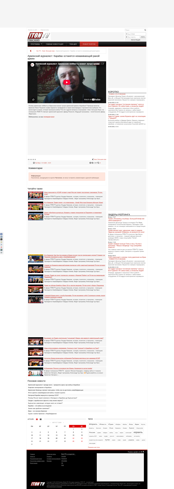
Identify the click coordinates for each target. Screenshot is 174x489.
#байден (118, 424)
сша (119, 440)
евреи (121, 432)
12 (48, 435)
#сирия (105, 428)
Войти (143, 37)
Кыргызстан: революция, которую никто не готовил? (45, 403)
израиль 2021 (93, 436)
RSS (38, 40)
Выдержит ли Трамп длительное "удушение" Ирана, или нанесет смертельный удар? (73, 338)
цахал (143, 440)
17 (32, 438)
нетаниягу (137, 436)
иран (100, 436)
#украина (118, 428)
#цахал (131, 428)
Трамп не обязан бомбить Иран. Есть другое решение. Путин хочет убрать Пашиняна (74, 285)
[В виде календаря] (37, 419)
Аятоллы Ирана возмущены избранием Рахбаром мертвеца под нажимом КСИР (72, 358)
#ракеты (91, 428)
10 (32, 435)
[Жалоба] (91, 163)
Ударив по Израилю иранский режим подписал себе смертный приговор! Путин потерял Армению (74, 266)
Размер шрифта (133, 452)
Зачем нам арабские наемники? (38, 408)
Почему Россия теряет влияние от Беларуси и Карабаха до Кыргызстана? (52, 398)
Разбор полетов (89, 44)
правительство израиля (96, 440)
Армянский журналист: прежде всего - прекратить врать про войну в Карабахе (54, 385)
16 (82, 435)
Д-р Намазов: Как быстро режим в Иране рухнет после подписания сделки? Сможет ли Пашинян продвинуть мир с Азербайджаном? (74, 256)
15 (73, 435)
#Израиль (93, 424)
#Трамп (110, 424)
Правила (49, 456)
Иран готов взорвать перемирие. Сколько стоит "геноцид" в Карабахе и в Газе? (71, 348)
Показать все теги (94, 447)
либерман (129, 436)
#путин (143, 424)
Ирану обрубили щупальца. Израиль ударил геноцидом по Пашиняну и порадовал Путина (73, 213)
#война (125, 424)
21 (65, 438)
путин (107, 439)
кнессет (112, 436)
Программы (35, 44)
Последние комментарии (37, 461)
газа (116, 432)
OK (36, 40)
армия (99, 432)
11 (40, 435)
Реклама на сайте (32, 30)
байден (105, 432)
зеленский (128, 432)
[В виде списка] (40, 419)
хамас (138, 440)
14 (65, 435)
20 (56, 438)
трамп (124, 440)
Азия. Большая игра (100, 159)
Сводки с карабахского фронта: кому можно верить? (45, 400)
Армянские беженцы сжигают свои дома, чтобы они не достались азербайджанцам (55, 390)
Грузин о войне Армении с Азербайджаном (42, 414)
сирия (113, 440)
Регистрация (135, 40)
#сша (111, 428)
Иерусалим (139, 428)
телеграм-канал (49, 117)
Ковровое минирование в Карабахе (40, 387)
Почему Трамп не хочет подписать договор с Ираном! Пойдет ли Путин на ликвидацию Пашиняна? (74, 276)
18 (40, 438)
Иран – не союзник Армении (37, 411)
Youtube (29, 40)
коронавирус (120, 436)
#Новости (102, 424)
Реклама (49, 461)
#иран (137, 424)
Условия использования (54, 458)
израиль (138, 432)
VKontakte (33, 40)
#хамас (125, 428)
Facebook (31, 40)
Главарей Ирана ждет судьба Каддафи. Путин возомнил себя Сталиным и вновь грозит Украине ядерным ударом (74, 296)
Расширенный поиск (36, 458)
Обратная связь (45, 30)
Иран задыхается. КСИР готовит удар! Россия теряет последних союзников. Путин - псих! (73, 193)
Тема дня (73, 44)
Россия (92, 432)
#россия (98, 428)
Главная (32, 454)
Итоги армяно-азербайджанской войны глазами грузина (46, 393)
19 (48, 438)
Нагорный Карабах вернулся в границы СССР (43, 395)
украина (131, 440)
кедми (106, 436)
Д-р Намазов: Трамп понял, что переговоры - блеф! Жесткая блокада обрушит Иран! (73, 202)
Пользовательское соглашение (54, 486)
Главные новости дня (54, 44)
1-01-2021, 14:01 (46, 163)
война (111, 432)
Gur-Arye (37, 163)
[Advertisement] (87, 14)
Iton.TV (37, 483)
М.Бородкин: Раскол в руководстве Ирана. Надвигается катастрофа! (68, 368)
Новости (32, 456)
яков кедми (92, 443)
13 (56, 435)
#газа (131, 424)
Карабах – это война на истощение (39, 406)
